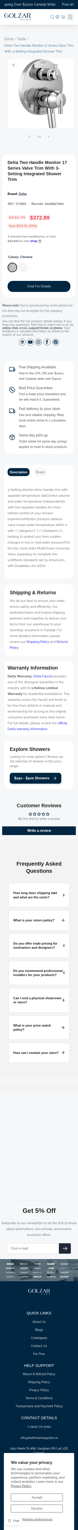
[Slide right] (48, 136)
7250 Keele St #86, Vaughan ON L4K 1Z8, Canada (39, 1451)
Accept (37, 1497)
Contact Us (39, 1346)
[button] (52, 16)
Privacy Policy (39, 1390)
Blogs (39, 1330)
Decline (37, 1508)
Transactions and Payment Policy (39, 1406)
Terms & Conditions (39, 1398)
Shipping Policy (37, 642)
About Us (39, 1322)
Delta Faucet (42, 676)
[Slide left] (29, 136)
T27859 (20, 204)
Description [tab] (18, 472)
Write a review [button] (39, 831)
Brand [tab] (40, 472)
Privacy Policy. (21, 1486)
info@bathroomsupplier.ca (39, 1438)
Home (9, 39)
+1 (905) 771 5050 (39, 1426)
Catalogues (39, 1338)
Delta (22, 39)
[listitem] (39, 895)
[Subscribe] (65, 1248)
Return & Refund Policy (39, 1374)
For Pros (39, 1354)
